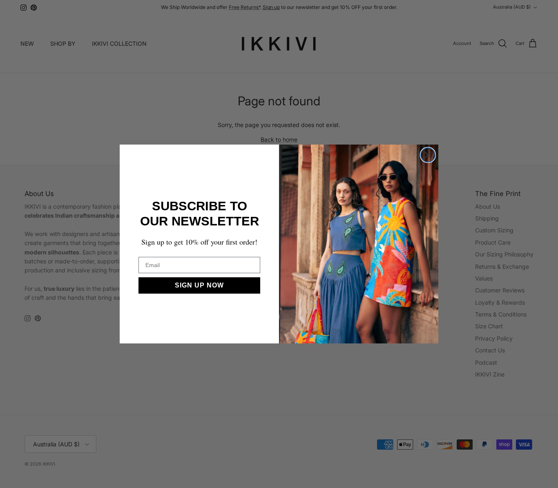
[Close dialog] (428, 155)
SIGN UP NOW (199, 285)
